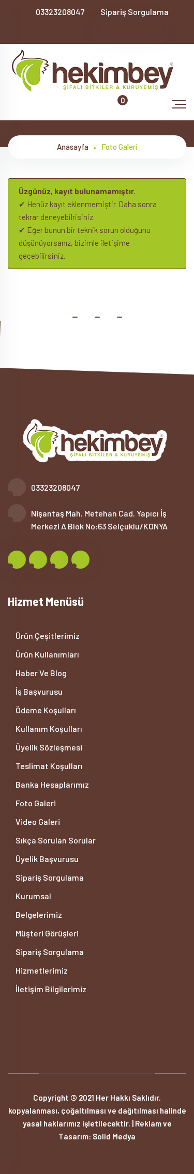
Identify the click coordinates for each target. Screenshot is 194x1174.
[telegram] (55, 30)
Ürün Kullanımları (46, 654)
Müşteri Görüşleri (46, 933)
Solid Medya (114, 1136)
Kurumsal (32, 896)
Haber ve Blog (40, 673)
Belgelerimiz (38, 914)
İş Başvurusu (38, 691)
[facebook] (38, 30)
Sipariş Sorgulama (134, 12)
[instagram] (72, 30)
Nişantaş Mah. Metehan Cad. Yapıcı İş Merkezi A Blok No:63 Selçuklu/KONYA (99, 519)
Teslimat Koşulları (48, 766)
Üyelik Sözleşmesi (48, 747)
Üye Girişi (130, 31)
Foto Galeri (35, 803)
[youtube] (89, 30)
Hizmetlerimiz (41, 970)
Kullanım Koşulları (48, 728)
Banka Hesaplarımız (51, 784)
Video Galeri (37, 821)
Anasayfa (72, 146)
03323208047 (60, 12)
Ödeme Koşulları (45, 710)
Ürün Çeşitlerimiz (47, 635)
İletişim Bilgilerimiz (50, 989)
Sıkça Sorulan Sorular (55, 840)
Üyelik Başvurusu (46, 859)
